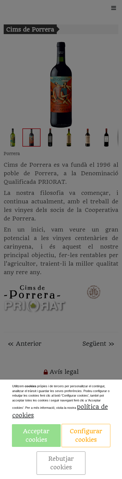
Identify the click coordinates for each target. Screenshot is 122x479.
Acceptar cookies (36, 435)
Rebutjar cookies (61, 463)
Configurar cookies (86, 435)
